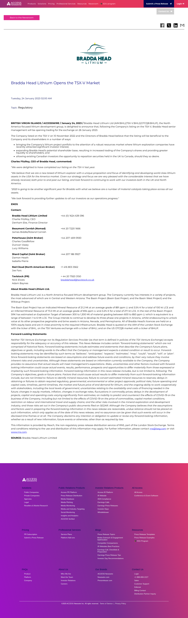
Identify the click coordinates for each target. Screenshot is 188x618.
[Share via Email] (182, 25)
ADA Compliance (104, 499)
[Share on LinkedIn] (176, 25)
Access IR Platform (105, 492)
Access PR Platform (69, 492)
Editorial (137, 587)
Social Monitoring (68, 512)
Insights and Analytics (69, 516)
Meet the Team (67, 577)
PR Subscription (30, 534)
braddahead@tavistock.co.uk (77, 279)
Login (179, 4)
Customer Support (141, 584)
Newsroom (93, 4)
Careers (64, 584)
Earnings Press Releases (108, 506)
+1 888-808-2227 (141, 577)
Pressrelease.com (105, 580)
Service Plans (66, 534)
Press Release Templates (144, 534)
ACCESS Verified (68, 519)
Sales (136, 580)
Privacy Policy (120, 604)
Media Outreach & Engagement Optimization (110, 539)
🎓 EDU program (107, 4)
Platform (27, 577)
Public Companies (31, 492)
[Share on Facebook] (162, 25)
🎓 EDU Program (141, 541)
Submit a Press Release (157, 4)
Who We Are (66, 574)
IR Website (102, 496)
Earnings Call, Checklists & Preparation (108, 551)
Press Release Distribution (71, 496)
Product (27, 574)
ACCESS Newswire (105, 574)
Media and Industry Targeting (73, 509)
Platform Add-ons (68, 538)
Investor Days (103, 509)
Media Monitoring (68, 506)
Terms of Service (106, 604)
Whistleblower (103, 512)
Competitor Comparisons (108, 543)
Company (28, 580)
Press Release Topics (106, 534)
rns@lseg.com (158, 428)
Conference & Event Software (146, 496)
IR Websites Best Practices (108, 546)
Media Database (67, 499)
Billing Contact (140, 590)
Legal (26, 502)
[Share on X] (169, 25)
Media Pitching (67, 502)
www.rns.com (19, 432)
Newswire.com (103, 577)
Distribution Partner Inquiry (145, 594)
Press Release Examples (144, 538)
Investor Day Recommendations (111, 558)
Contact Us (163, 11)
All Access (138, 492)
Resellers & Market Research (36, 506)
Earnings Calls (103, 502)
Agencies (28, 499)
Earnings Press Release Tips (109, 555)
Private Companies (32, 496)
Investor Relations (68, 580)
